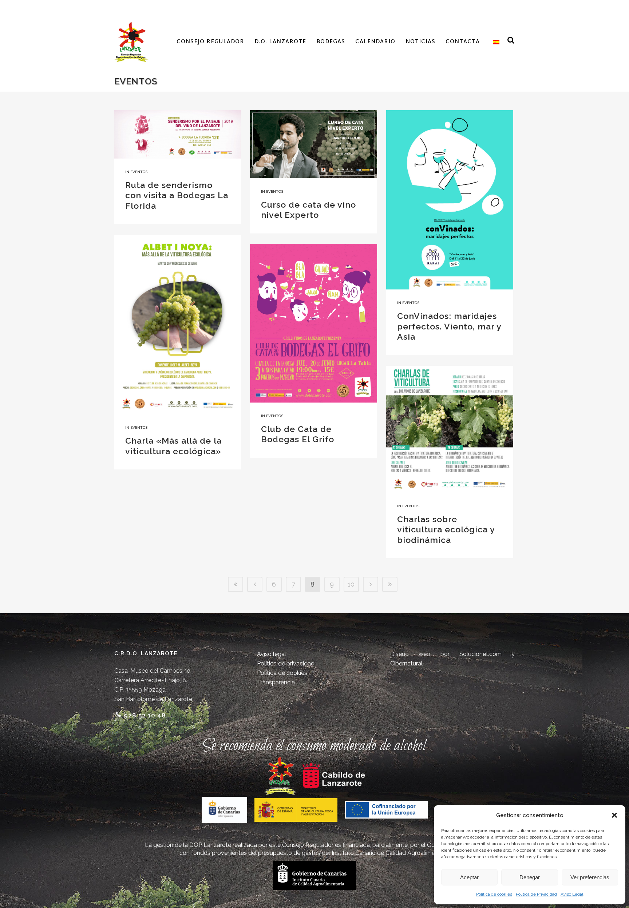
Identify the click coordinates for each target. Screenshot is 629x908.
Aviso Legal (572, 894)
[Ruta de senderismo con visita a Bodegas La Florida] (177, 134)
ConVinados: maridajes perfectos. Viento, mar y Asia (449, 326)
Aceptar (469, 877)
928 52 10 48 (145, 715)
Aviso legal (271, 654)
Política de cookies (494, 894)
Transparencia (276, 682)
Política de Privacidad (536, 894)
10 (351, 584)
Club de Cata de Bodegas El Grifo (297, 434)
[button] (614, 815)
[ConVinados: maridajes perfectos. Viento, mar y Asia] (449, 199)
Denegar (529, 877)
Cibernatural (406, 663)
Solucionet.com (480, 654)
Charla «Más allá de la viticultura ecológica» (173, 446)
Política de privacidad (285, 663)
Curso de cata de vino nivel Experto (308, 210)
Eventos (138, 172)
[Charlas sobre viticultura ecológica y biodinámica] (449, 429)
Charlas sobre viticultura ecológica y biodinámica (446, 529)
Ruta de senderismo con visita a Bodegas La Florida (176, 195)
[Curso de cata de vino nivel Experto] (313, 144)
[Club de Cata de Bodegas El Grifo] (313, 323)
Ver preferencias (589, 877)
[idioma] (495, 42)
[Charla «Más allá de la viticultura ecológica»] (177, 324)
